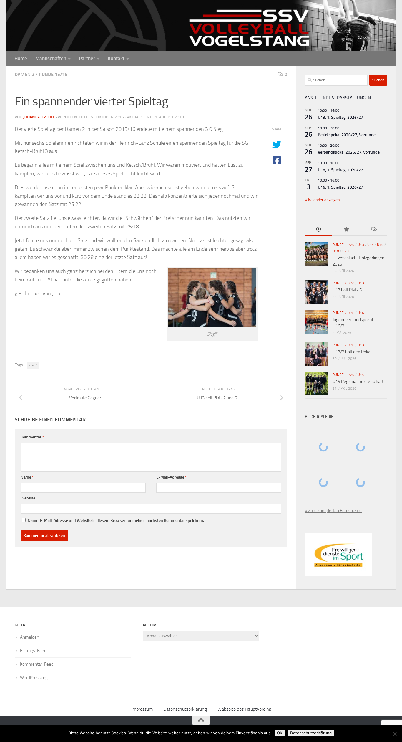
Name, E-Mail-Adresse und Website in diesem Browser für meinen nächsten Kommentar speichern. (116, 520)
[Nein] (395, 734)
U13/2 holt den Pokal (352, 351)
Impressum (142, 709)
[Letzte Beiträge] (318, 229)
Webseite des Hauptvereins (244, 709)
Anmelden (29, 637)
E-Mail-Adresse (171, 477)
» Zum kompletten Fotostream (333, 510)
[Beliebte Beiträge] (346, 229)
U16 (380, 245)
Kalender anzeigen (323, 199)
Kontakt (116, 58)
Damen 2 (24, 74)
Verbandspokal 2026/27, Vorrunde (349, 152)
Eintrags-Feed (33, 650)
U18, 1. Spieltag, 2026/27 (340, 169)
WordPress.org (34, 677)
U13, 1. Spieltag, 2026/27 (340, 117)
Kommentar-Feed (37, 664)
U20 (345, 251)
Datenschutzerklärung (185, 709)
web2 (33, 365)
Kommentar (32, 437)
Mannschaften (50, 58)
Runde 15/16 (53, 74)
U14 (370, 245)
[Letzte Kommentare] (373, 229)
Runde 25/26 (343, 245)
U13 (361, 245)
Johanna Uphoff (39, 117)
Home (20, 58)
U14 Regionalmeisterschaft (358, 381)
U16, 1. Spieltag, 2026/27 (340, 187)
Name (27, 477)
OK (280, 733)
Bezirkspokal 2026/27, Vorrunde (347, 134)
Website (28, 498)
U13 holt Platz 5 (347, 290)
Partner (87, 58)
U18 (336, 251)
